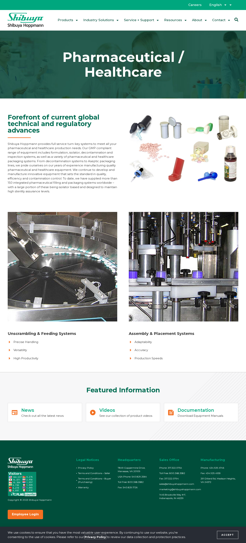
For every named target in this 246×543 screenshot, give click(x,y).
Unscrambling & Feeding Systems (42, 333)
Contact (218, 20)
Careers (195, 5)
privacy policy (95, 537)
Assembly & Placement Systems (161, 333)
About (197, 20)
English (215, 5)
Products (65, 20)
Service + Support (139, 20)
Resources (173, 20)
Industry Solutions (98, 20)
